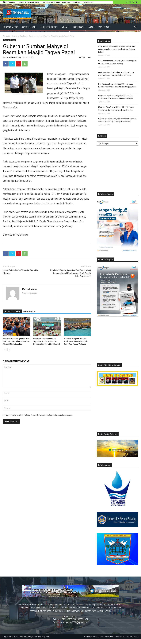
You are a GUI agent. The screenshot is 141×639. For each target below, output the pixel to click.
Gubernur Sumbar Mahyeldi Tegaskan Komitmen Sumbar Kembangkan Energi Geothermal (46, 341)
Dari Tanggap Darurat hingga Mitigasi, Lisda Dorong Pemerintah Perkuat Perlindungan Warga (117, 85)
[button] (135, 26)
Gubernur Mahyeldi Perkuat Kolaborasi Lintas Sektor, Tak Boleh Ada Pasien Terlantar (75, 341)
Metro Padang (15, 57)
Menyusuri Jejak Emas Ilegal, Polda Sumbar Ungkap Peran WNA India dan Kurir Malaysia (115, 96)
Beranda (6, 36)
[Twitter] (133, 2)
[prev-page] (4, 349)
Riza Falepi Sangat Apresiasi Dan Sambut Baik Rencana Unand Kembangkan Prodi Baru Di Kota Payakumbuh (70, 273)
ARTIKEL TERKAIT (12, 312)
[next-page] (9, 349)
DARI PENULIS (29, 312)
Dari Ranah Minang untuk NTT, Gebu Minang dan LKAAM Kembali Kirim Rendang (117, 62)
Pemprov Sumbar (19, 36)
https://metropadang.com (29, 293)
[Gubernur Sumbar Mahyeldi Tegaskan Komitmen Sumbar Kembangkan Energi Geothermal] (47, 326)
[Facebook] (126, 2)
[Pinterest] (18, 63)
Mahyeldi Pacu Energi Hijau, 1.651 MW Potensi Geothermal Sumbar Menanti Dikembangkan (16, 341)
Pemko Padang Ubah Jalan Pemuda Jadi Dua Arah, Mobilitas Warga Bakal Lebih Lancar (116, 73)
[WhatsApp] (25, 63)
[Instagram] (130, 2)
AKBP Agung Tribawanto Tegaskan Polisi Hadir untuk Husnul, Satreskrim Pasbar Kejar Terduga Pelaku (116, 49)
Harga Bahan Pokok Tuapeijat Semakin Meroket (20, 271)
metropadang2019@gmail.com (73, 622)
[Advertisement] (117, 169)
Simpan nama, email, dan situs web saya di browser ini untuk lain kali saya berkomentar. (39, 415)
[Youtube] (136, 2)
